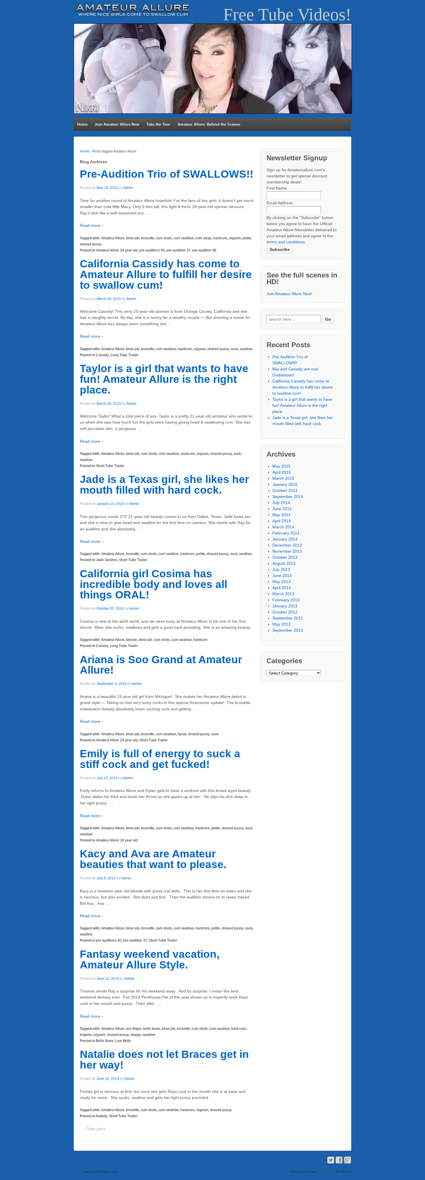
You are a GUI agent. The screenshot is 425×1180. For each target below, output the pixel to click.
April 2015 (281, 472)
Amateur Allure (112, 238)
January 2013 (285, 606)
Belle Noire (105, 1041)
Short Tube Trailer (110, 466)
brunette (147, 238)
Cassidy (102, 355)
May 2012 (281, 624)
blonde (131, 640)
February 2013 (286, 600)
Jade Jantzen (106, 560)
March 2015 (283, 478)
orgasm (235, 238)
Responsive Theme (303, 1171)
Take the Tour (158, 124)
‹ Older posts (95, 1129)
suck (234, 349)
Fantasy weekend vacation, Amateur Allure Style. (149, 959)
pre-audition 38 (204, 250)
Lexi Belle (123, 1041)
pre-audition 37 (179, 250)
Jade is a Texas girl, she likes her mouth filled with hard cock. (164, 484)
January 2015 (285, 484)
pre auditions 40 (152, 250)
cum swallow (183, 238)
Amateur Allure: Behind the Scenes (209, 124)
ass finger (133, 1029)
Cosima (102, 646)
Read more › (91, 225)
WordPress (343, 1171)
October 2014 (285, 490)
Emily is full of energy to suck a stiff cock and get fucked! (160, 759)
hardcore (220, 238)
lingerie (86, 1035)
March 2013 (283, 593)
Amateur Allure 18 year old (117, 250)
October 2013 (285, 557)
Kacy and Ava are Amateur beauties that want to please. (153, 859)
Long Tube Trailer (124, 355)
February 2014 (286, 533)
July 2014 (281, 502)
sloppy (135, 1035)
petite (247, 238)
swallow (246, 349)
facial (182, 734)
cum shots (164, 238)
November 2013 (287, 551)
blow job (132, 238)
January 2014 (285, 539)
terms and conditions (286, 242)
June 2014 (282, 508)
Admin (128, 188)
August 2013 (283, 563)
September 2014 (287, 496)
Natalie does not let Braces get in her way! (164, 1059)
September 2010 (287, 630)
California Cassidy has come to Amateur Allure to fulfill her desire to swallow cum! (166, 274)
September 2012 (287, 618)
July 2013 (281, 569)
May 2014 (281, 514)
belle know (151, 1029)
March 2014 (283, 527)
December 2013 (287, 545)
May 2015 (281, 466)
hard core (238, 1029)
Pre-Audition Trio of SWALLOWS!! (166, 174)
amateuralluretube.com (100, 1171)
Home (82, 124)
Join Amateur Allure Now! (289, 293)
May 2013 (281, 581)
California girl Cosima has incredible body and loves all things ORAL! (153, 584)
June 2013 (282, 575)
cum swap (203, 238)
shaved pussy (90, 244)
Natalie (101, 1116)
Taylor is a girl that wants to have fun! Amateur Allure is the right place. (164, 379)
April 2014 (281, 521)
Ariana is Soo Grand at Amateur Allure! (161, 665)
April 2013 (281, 587)
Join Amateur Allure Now (117, 124)
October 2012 (285, 612)
